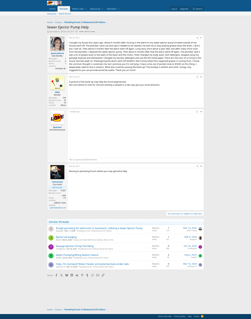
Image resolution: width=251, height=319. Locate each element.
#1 (201, 37)
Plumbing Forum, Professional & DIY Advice (94, 231)
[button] (86, 9)
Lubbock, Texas (60, 203)
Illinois (63, 105)
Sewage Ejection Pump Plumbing (75, 246)
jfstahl (58, 240)
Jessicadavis (54, 31)
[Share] (197, 37)
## (201, 111)
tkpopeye (59, 231)
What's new (78, 8)
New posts (51, 13)
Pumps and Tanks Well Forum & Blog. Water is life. (93, 240)
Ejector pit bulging (66, 237)
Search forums (65, 13)
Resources (95, 8)
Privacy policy (179, 316)
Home (52, 8)
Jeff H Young (192, 230)
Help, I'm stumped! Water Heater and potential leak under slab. (92, 264)
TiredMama (60, 249)
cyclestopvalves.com (57, 207)
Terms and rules (165, 316)
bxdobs (59, 258)
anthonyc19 (60, 267)
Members (111, 8)
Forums (64, 8)
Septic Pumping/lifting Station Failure (77, 255)
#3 (201, 166)
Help (190, 316)
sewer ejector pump (87, 31)
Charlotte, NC (60, 68)
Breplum (193, 239)
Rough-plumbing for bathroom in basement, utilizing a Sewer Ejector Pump (99, 228)
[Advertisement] (93, 135)
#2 (201, 77)
